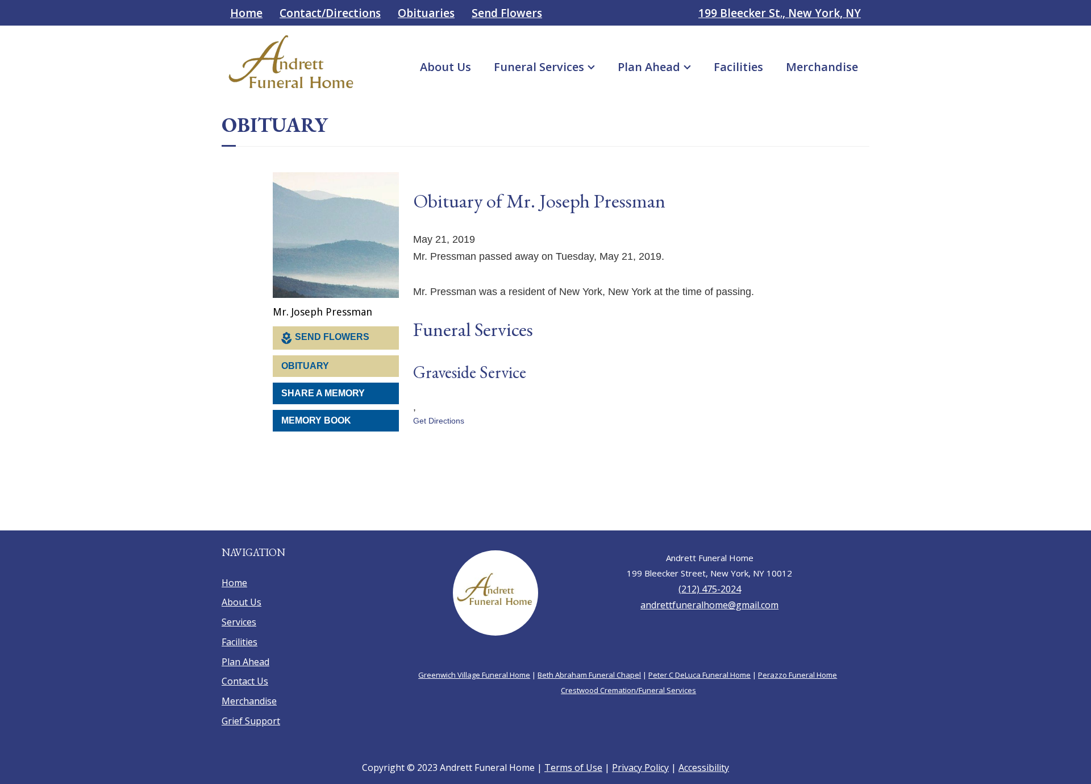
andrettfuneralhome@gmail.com (709, 599)
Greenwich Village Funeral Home (474, 668)
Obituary (305, 361)
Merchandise (822, 66)
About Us (445, 66)
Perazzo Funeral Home (797, 668)
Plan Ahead (649, 66)
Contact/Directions (330, 13)
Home (246, 13)
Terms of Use (573, 763)
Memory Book (316, 416)
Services (239, 617)
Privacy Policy (640, 763)
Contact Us (245, 676)
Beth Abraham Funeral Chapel (589, 668)
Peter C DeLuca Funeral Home (699, 668)
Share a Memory (323, 388)
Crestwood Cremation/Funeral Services (628, 684)
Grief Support (251, 716)
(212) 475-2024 (709, 584)
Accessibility (703, 763)
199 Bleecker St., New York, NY (779, 13)
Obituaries (426, 13)
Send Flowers (507, 13)
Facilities (738, 66)
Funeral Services (539, 66)
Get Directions (438, 371)
